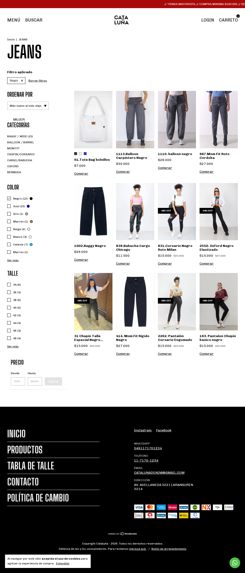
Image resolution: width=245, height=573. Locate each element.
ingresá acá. (137, 549)
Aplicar (53, 381)
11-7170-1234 (146, 460)
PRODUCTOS (25, 449)
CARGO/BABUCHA (19, 160)
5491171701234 (148, 448)
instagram (143, 430)
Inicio (11, 39)
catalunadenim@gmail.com (159, 473)
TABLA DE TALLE (30, 465)
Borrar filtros (37, 80)
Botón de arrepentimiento (168, 549)
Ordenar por (20, 94)
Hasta (32, 373)
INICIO (16, 433)
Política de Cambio (38, 497)
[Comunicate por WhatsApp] (234, 562)
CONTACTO (23, 481)
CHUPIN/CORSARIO (21, 154)
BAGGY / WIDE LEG (20, 136)
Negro (14, 80)
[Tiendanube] (123, 534)
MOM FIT (13, 148)
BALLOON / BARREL (20, 142)
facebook (163, 430)
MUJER (18, 119)
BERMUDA (14, 172)
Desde (15, 373)
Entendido (62, 563)
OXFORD (13, 166)
